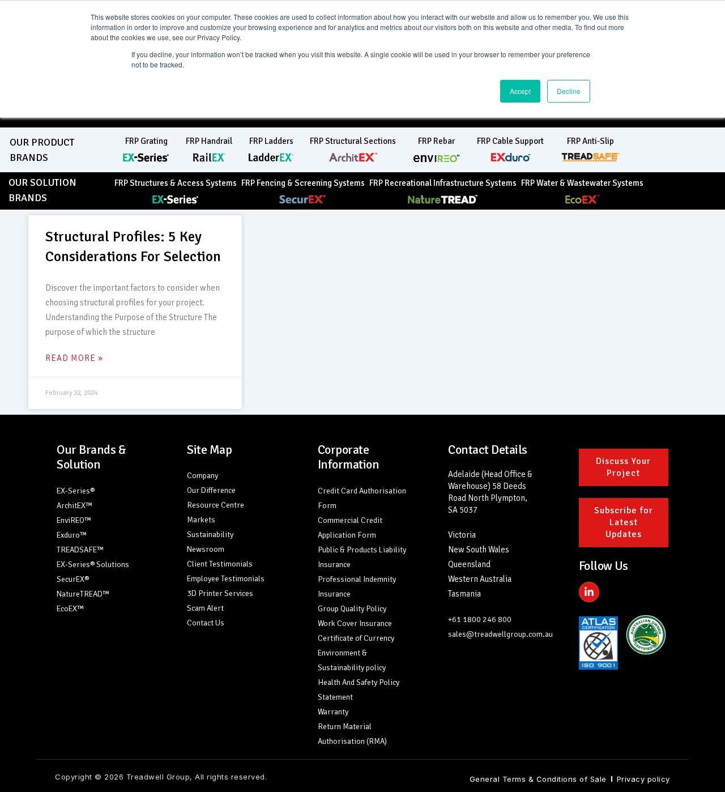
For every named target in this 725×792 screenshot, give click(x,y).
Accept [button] (520, 91)
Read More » (74, 358)
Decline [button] (569, 91)
